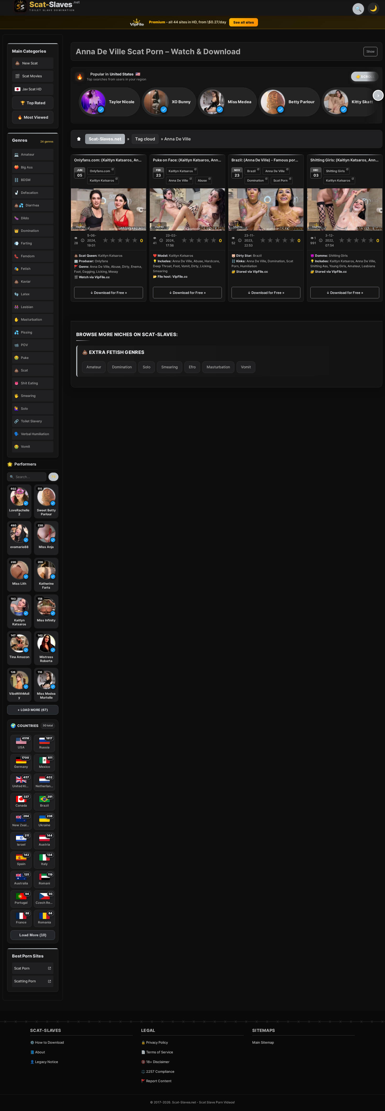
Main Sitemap (263, 1042)
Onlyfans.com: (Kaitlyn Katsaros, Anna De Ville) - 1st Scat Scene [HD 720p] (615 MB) (108, 160)
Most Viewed (33, 117)
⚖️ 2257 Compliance (157, 1071)
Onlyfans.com (100, 171)
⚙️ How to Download (47, 1042)
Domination (255, 180)
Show (370, 51)
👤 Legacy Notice (44, 1062)
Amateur (93, 366)
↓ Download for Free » (108, 293)
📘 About (37, 1052)
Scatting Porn (25, 981)
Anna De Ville (178, 180)
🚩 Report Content (156, 1081)
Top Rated (32, 103)
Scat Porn (22, 968)
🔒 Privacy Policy (154, 1042)
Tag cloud (145, 138)
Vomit (246, 366)
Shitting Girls (335, 171)
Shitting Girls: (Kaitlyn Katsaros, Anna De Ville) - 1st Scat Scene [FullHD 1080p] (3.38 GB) (344, 160)
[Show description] (82, 240)
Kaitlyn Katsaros (102, 180)
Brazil (251, 171)
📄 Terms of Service (157, 1052)
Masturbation (218, 366)
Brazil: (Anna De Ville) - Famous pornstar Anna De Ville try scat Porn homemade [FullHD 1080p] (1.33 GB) (266, 160)
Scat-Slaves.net (105, 138)
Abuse (202, 180)
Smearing (169, 366)
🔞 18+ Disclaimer (155, 1062)
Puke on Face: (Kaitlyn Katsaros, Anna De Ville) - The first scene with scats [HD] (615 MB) (187, 160)
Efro (192, 366)
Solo (146, 366)
